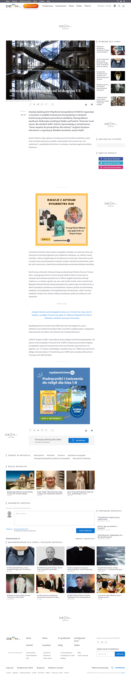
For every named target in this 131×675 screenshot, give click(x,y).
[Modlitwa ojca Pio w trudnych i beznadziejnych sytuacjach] (118, 88)
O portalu (8, 673)
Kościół (11, 96)
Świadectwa (47, 655)
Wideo (79, 6)
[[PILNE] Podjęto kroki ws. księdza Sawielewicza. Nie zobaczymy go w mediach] (80, 583)
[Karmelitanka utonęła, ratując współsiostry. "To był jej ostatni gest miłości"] (111, 555)
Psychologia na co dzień (68, 655)
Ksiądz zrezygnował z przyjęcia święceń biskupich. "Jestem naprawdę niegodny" (79, 569)
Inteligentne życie (80, 639)
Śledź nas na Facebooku (111, 159)
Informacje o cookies (57, 673)
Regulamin (15, 673)
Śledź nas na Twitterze (111, 163)
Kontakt (34, 673)
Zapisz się (120, 654)
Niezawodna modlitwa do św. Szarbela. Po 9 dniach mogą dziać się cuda (103, 75)
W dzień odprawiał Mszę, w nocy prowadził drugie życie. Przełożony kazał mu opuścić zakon (103, 63)
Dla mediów (41, 673)
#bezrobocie (39, 455)
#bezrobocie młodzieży (82, 458)
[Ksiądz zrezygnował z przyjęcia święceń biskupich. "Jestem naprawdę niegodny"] (80, 555)
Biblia (7, 1)
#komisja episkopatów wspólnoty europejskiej (52, 458)
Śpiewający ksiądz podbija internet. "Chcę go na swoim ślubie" (19, 596)
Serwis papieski (30, 653)
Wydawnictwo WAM (25, 668)
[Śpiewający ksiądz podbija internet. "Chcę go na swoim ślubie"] (20, 583)
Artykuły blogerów (31, 655)
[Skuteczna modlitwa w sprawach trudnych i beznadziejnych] (118, 50)
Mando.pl (40, 668)
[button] (114, 5)
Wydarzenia (47, 6)
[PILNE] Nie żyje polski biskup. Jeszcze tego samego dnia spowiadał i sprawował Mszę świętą (50, 569)
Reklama (48, 673)
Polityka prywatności (25, 673)
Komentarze (60, 6)
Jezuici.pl (9, 668)
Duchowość (46, 653)
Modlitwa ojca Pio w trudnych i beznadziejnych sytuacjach (103, 87)
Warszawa (101, 6)
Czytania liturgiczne (66, 653)
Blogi (35, 1)
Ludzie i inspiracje (83, 655)
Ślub (27, 658)
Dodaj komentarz (85, 531)
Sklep (48, 1)
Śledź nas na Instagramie (112, 167)
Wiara (71, 6)
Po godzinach (64, 638)
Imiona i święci (47, 658)
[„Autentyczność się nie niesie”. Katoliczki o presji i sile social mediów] (118, 101)
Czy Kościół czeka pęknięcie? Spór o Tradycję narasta (109, 596)
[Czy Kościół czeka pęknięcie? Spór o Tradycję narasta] (111, 583)
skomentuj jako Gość (22, 529)
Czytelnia (46, 645)
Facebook (118, 1)
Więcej (87, 6)
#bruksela (51, 455)
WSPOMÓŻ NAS (120, 668)
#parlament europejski (76, 455)
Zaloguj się (9, 529)
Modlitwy (63, 658)
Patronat (66, 673)
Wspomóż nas (80, 440)
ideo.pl (123, 673)
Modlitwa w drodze (25, 1)
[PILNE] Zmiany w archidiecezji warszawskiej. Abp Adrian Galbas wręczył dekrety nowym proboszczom (49, 597)
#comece (61, 455)
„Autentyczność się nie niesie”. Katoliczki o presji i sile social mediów (103, 100)
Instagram (124, 1)
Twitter (121, 1)
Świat (28, 638)
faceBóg (41, 1)
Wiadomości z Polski (104, 521)
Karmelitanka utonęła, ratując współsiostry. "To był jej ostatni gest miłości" (110, 569)
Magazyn (14, 1)
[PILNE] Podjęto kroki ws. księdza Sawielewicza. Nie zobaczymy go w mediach (78, 597)
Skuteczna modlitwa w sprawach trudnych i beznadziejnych (103, 49)
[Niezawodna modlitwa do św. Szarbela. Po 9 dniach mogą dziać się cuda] (118, 75)
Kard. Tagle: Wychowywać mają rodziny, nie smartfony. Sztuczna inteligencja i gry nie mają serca (50, 493)
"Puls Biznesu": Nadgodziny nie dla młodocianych (110, 536)
